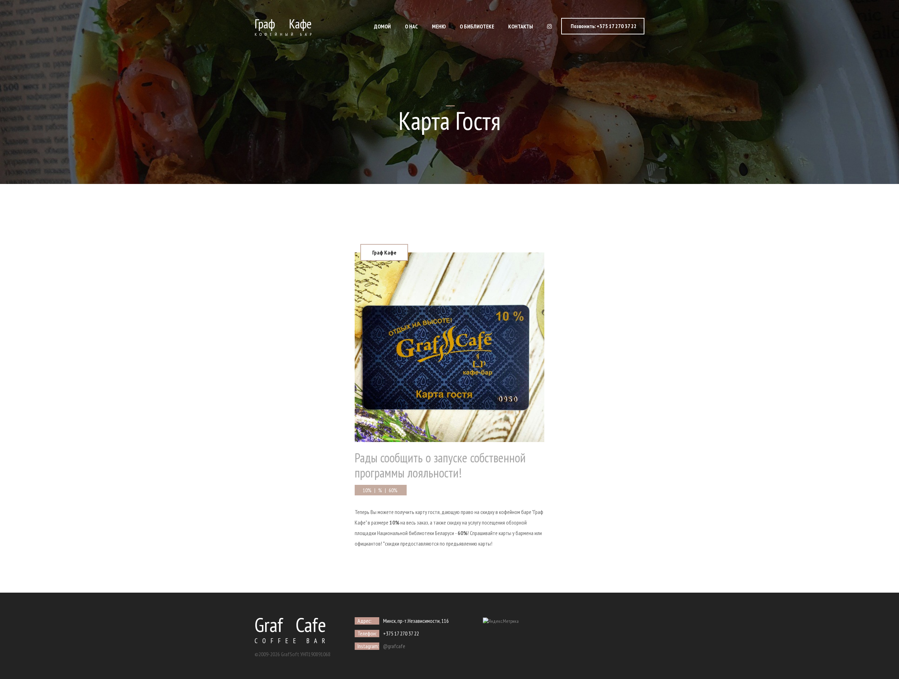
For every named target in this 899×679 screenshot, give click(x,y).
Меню (439, 26)
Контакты (520, 26)
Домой (382, 26)
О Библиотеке (477, 26)
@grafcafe (394, 646)
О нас (411, 26)
